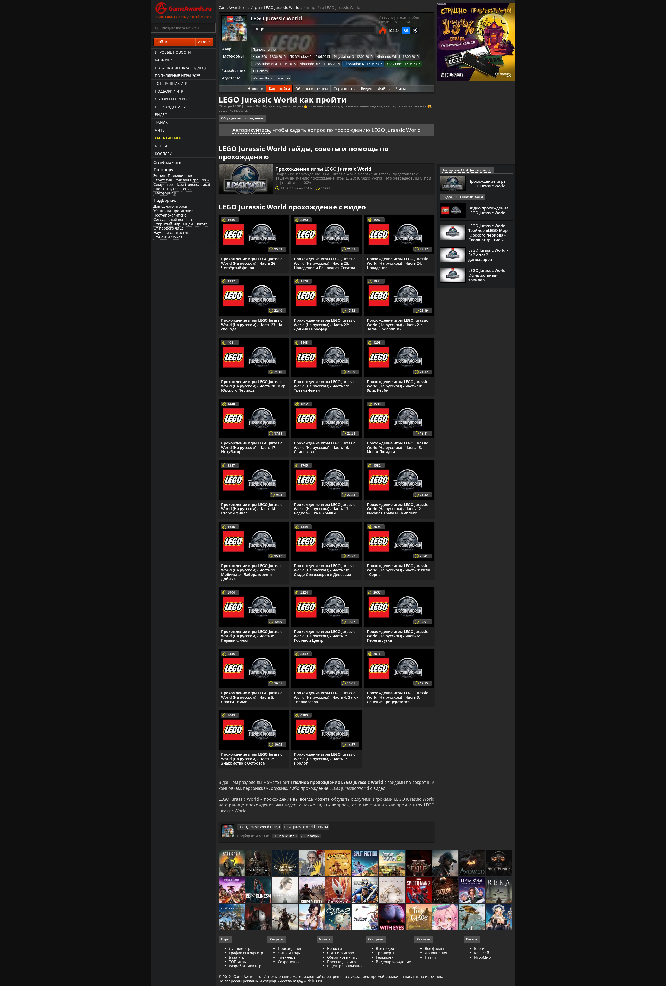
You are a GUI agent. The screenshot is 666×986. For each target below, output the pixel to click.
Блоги (161, 145)
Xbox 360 (260, 56)
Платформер (164, 192)
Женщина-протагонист (174, 210)
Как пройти (279, 88)
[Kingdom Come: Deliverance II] (285, 863)
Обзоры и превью (172, 99)
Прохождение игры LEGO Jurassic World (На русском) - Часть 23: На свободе (251, 325)
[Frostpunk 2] (499, 863)
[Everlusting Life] (499, 917)
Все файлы (434, 948)
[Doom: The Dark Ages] (445, 890)
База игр (163, 60)
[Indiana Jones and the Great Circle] (338, 863)
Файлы (162, 122)
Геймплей (385, 957)
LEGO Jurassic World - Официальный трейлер (488, 275)
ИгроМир (482, 957)
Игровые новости (173, 52)
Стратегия (162, 179)
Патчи (430, 957)
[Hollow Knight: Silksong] (338, 890)
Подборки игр (169, 91)
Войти (183, 41)
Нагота (201, 223)
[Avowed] (472, 863)
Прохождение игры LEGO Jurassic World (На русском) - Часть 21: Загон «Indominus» (397, 325)
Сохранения (289, 961)
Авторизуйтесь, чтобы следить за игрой (399, 19)
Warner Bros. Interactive (271, 78)
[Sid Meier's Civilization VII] (392, 890)
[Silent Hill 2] (285, 890)
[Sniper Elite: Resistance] (312, 890)
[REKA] (499, 890)
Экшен (159, 175)
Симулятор (163, 184)
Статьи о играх (340, 952)
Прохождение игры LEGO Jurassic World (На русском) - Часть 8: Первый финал (251, 636)
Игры (255, 7)
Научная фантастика (172, 232)
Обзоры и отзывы (311, 88)
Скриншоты (344, 88)
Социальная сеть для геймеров (183, 17)
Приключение (180, 175)
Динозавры (310, 836)
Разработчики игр (245, 965)
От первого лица (168, 228)
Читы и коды (289, 952)
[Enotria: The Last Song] (285, 917)
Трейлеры (385, 952)
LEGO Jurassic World (281, 7)
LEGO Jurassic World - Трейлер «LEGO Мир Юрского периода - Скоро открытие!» (488, 232)
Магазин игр (168, 138)
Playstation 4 (354, 63)
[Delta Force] (445, 863)
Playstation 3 (344, 56)
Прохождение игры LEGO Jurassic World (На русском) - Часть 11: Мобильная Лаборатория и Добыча (251, 572)
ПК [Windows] (300, 56)
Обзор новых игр (342, 957)
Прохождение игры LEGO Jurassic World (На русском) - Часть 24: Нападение (397, 263)
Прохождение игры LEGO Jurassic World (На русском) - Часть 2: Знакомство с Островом (251, 759)
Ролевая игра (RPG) (192, 179)
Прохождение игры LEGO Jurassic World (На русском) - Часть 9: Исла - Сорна (398, 570)
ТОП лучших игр (171, 83)
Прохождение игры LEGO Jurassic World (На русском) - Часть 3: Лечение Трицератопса (397, 697)
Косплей (163, 153)
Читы (160, 130)
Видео (161, 114)
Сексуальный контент (173, 219)
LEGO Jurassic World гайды (259, 826)
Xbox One (394, 63)
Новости (255, 88)
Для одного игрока (170, 206)
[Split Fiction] (365, 863)
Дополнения (436, 952)
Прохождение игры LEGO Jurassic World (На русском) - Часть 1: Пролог (324, 759)
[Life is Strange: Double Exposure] (472, 890)
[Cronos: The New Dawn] (258, 917)
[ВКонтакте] (406, 30)
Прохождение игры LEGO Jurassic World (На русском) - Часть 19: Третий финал (324, 386)
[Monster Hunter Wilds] (232, 917)
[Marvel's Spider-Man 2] (419, 890)
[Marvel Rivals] (365, 917)
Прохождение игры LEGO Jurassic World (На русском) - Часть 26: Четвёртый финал (251, 263)
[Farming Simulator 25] (392, 863)
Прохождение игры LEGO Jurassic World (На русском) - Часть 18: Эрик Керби (397, 386)
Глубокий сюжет (167, 236)
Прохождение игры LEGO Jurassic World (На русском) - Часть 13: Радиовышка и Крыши (324, 509)
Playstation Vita (265, 63)
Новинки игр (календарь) (180, 67)
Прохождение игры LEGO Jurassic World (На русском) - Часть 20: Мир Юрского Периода (253, 386)
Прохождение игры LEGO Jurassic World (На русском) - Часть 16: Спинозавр (324, 447)
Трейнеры (287, 957)
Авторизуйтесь (251, 129)
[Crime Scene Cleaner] (312, 863)
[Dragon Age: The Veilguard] (232, 890)
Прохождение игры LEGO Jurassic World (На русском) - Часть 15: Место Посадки (397, 447)
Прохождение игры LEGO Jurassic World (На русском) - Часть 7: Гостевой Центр (324, 636)
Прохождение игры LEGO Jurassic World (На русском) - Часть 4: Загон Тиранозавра (326, 697)
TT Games (260, 70)
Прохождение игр (172, 106)
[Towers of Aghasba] (472, 917)
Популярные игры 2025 (177, 75)
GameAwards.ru (233, 7)
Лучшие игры (241, 948)
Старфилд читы (167, 162)
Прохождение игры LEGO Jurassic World (323, 169)
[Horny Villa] (312, 917)
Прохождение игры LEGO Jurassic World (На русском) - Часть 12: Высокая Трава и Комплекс (397, 509)
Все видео (385, 948)
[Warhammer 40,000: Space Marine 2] (365, 890)
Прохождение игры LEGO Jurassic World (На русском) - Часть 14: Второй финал (251, 509)
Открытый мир (167, 223)
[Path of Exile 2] (419, 863)
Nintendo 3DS (310, 63)
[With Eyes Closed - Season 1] (392, 917)
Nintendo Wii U (388, 56)
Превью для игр (341, 961)
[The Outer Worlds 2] (338, 917)
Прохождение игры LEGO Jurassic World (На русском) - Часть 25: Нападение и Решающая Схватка (324, 263)
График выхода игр (246, 952)
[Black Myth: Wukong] (258, 863)
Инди (188, 223)
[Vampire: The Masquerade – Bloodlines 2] (258, 890)
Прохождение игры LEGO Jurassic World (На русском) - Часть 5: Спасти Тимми (251, 697)
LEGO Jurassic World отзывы (306, 826)
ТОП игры (238, 961)
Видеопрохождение (393, 961)
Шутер (173, 188)
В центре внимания (345, 965)
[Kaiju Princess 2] (445, 917)
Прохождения (290, 948)
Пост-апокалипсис (169, 215)
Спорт (158, 188)
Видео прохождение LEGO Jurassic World (488, 210)
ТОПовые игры (285, 836)
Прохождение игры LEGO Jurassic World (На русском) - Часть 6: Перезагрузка (397, 636)
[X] (415, 30)
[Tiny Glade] (419, 917)
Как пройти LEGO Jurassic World (466, 170)
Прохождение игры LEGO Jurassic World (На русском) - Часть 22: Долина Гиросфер (324, 325)
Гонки (186, 188)
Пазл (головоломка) (193, 184)
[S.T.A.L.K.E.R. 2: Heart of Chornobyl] (232, 863)
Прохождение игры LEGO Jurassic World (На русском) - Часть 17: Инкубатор (251, 447)
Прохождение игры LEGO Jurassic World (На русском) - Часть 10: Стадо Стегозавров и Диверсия (324, 570)
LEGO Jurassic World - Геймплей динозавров (488, 254)
